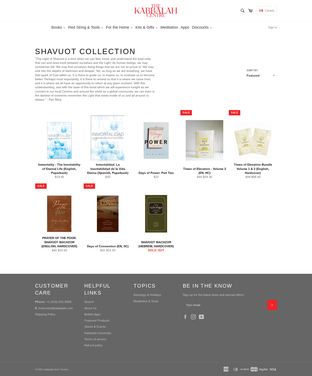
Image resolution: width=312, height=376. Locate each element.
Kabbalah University (97, 333)
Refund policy (93, 345)
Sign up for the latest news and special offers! (213, 294)
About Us (90, 308)
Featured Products (96, 320)
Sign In (272, 27)
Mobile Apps (92, 314)
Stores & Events (95, 326)
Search (89, 301)
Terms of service (95, 339)
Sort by (252, 70)
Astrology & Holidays (147, 294)
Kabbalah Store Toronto (56, 369)
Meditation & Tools (146, 301)
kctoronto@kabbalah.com (56, 308)
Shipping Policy (45, 314)
